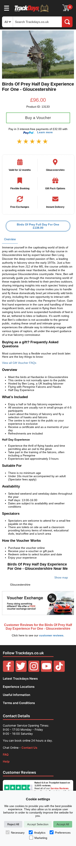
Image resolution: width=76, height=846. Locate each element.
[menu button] (6, 8)
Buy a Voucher (38, 118)
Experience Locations (18, 687)
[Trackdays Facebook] (8, 671)
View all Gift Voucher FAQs (19, 362)
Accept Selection (37, 824)
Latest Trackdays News (20, 678)
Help (6, 761)
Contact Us (29, 747)
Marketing (40, 838)
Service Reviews (59, 788)
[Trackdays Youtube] (46, 671)
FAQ (6, 754)
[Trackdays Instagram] (34, 671)
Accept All (63, 824)
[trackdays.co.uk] (31, 12)
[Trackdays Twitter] (21, 671)
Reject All (13, 824)
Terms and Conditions (19, 703)
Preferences (63, 832)
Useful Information (16, 695)
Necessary (18, 832)
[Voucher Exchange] (38, 603)
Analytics (39, 832)
